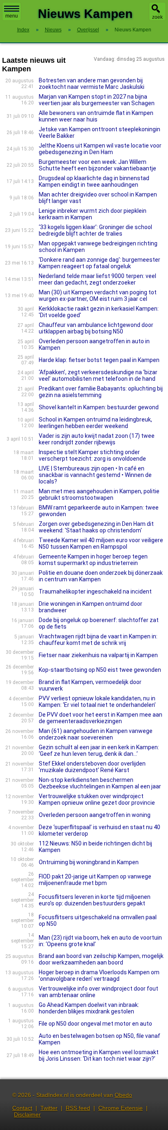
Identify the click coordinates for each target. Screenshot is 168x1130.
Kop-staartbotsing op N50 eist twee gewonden (100, 670)
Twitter (48, 1108)
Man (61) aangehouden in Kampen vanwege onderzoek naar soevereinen (96, 734)
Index (23, 30)
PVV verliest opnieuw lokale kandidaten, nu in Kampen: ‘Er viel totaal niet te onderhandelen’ (97, 701)
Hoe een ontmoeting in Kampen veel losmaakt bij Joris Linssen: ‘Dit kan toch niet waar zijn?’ (99, 1055)
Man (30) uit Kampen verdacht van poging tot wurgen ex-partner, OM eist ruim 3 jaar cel (98, 295)
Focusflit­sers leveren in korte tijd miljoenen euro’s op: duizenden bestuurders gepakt (94, 900)
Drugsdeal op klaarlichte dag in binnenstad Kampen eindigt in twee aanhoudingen (94, 181)
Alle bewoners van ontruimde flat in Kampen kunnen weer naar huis (96, 116)
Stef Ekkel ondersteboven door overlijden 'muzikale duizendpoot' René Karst (92, 766)
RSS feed (78, 1108)
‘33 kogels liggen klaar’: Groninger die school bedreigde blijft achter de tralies (95, 230)
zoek (157, 17)
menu (11, 16)
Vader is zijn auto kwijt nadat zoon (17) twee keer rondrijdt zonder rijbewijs (97, 439)
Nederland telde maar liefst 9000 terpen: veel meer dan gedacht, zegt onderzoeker (97, 279)
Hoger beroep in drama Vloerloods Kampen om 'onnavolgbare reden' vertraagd (99, 975)
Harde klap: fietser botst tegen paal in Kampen (99, 360)
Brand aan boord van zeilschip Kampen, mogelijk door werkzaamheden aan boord (101, 959)
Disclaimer (27, 1114)
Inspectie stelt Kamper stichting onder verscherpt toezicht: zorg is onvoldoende (92, 455)
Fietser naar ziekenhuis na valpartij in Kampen (98, 655)
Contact (22, 1108)
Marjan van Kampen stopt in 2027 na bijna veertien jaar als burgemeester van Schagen (97, 99)
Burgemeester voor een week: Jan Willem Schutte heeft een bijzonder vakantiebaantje (97, 165)
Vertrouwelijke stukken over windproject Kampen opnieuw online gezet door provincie (97, 799)
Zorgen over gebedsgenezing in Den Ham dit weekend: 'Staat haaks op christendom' (96, 527)
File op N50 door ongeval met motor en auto (95, 1023)
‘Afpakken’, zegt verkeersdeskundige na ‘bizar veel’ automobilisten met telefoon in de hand (98, 375)
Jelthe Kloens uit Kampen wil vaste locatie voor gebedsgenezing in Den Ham (100, 148)
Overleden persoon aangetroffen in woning (94, 815)
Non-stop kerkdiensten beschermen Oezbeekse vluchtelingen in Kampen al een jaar (100, 783)
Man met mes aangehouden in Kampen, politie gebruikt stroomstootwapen (99, 494)
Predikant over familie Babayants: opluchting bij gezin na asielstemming (101, 391)
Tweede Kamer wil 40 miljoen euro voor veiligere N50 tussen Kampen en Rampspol (101, 543)
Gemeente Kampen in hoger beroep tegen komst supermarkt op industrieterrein (93, 559)
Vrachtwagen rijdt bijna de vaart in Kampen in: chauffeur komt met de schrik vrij (98, 639)
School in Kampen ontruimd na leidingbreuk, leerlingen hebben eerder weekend (95, 422)
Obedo (123, 1095)
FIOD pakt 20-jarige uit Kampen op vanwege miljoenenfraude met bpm (95, 879)
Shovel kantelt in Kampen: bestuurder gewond (99, 407)
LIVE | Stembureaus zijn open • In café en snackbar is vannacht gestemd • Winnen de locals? (95, 475)
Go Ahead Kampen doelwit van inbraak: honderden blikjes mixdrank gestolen (89, 1008)
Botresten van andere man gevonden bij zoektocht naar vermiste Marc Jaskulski (91, 83)
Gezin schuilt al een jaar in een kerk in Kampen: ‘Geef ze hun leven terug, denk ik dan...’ (99, 750)
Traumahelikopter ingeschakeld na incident (95, 591)
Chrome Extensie (120, 1108)
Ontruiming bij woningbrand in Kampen (89, 862)
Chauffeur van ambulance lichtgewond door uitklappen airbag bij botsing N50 (96, 328)
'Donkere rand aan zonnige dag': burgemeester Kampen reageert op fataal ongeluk (99, 262)
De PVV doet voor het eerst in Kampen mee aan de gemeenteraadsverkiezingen (100, 717)
